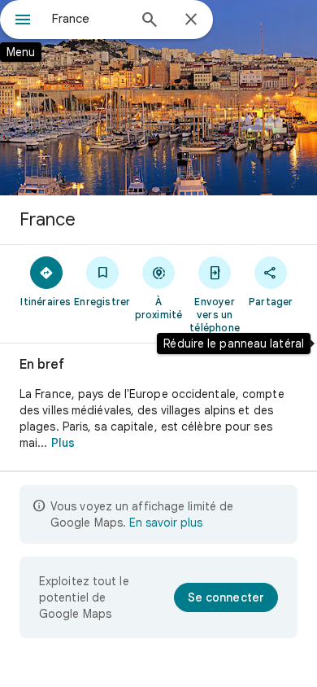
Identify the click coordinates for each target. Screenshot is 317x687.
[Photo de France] (158, 97)
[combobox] (89, 18)
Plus (63, 442)
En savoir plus (165, 522)
